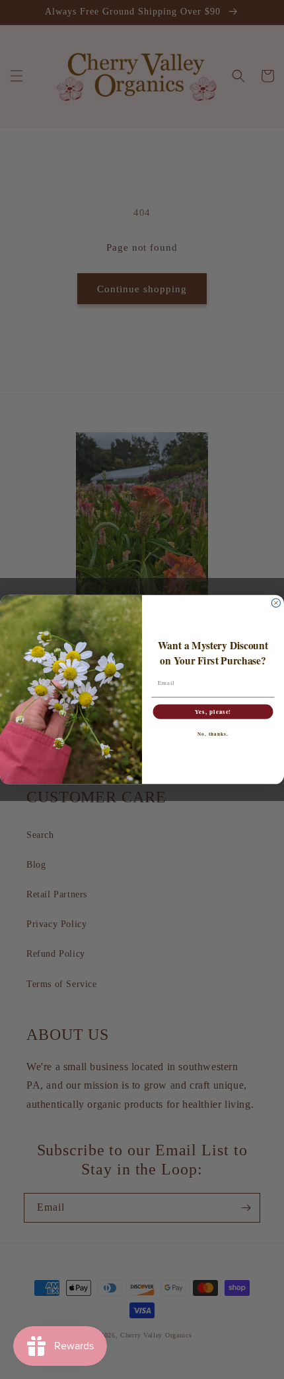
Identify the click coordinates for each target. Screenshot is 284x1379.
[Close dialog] (275, 602)
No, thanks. (212, 733)
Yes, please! (213, 711)
